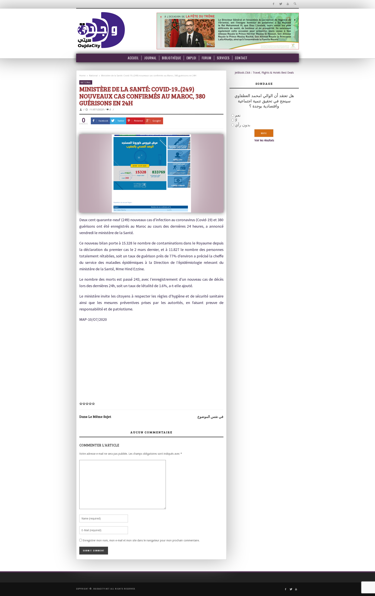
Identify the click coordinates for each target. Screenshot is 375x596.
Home (82, 75)
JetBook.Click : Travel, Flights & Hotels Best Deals (264, 72)
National (93, 75)
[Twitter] (280, 4)
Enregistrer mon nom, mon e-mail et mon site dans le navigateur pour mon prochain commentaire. (141, 540)
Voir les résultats (264, 140)
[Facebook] (273, 4)
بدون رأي (242, 125)
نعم (238, 115)
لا (236, 120)
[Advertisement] (151, 369)
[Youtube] (287, 4)
